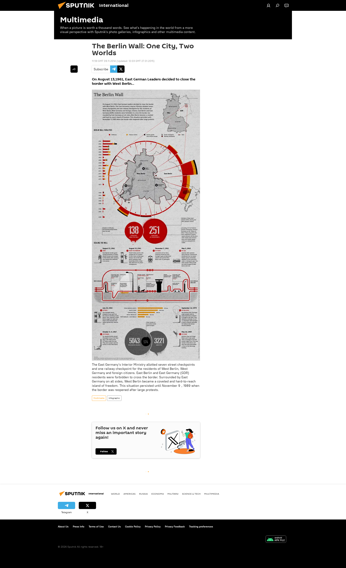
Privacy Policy (153, 526)
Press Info (78, 526)
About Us (63, 526)
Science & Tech (191, 493)
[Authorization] (268, 5)
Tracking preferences (201, 526)
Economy (157, 493)
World (115, 493)
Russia (143, 493)
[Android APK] (276, 540)
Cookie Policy (133, 526)
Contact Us (114, 526)
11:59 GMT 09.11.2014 (104, 61)
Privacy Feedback (175, 526)
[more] (74, 69)
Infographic (114, 398)
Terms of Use (96, 526)
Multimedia (99, 398)
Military (172, 493)
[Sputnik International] (77, 10)
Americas (129, 493)
